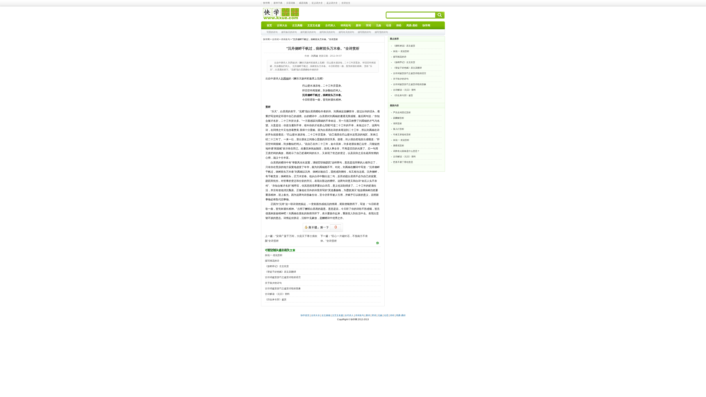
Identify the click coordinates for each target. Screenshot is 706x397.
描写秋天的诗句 (327, 32)
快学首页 (305, 315)
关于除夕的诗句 (273, 283)
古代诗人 (349, 315)
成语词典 (303, 3)
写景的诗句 (272, 32)
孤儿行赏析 (398, 129)
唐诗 (368, 315)
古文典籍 (326, 315)
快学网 (266, 3)
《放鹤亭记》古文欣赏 (277, 266)
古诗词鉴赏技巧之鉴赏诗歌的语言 (283, 277)
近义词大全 (317, 3)
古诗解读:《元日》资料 (277, 294)
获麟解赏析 (398, 118)
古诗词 (275, 39)
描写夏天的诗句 (308, 32)
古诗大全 (315, 315)
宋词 (374, 315)
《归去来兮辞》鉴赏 (275, 299)
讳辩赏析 (397, 123)
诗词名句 (285, 39)
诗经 (392, 315)
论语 (386, 315)
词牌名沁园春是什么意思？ (406, 151)
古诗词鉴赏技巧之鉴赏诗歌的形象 (283, 288)
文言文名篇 (337, 315)
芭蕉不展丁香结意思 (403, 162)
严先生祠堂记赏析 (402, 112)
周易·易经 (412, 25)
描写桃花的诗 (272, 260)
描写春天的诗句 (289, 32)
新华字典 (278, 3)
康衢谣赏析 (398, 145)
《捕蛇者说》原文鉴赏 (277, 249)
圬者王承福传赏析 (402, 134)
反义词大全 (332, 3)
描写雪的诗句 (381, 32)
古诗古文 (345, 3)
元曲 (380, 315)
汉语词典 (290, 3)
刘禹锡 (314, 56)
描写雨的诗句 (364, 32)
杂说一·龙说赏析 (273, 255)
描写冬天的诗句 (346, 32)
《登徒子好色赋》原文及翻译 (280, 271)
